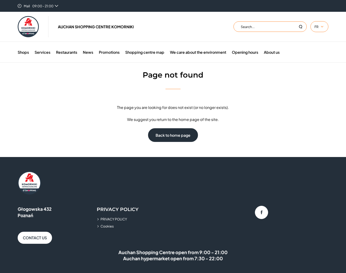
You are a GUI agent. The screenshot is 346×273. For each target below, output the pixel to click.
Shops (23, 52)
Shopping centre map (144, 52)
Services (42, 52)
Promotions (109, 52)
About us (272, 52)
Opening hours (245, 52)
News (88, 52)
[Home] (28, 26)
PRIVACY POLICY (114, 219)
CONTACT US (35, 237)
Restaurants (66, 52)
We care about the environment (198, 52)
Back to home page (173, 135)
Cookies (107, 226)
